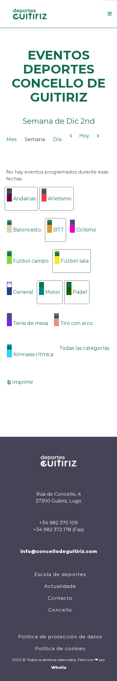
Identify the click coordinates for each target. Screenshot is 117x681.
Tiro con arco (76, 323)
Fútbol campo (31, 261)
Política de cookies (60, 648)
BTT (58, 230)
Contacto (60, 598)
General (23, 292)
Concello (60, 610)
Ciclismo (86, 230)
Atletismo (59, 199)
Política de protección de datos (60, 637)
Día (57, 139)
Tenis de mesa (30, 323)
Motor (53, 292)
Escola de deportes (60, 574)
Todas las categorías (84, 348)
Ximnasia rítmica (33, 354)
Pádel (80, 292)
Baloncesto (27, 230)
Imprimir (23, 382)
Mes (12, 139)
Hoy (84, 136)
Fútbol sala (75, 261)
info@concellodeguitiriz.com (58, 551)
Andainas (24, 199)
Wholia (58, 667)
